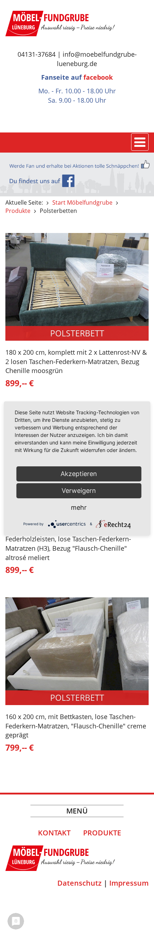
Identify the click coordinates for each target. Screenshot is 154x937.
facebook (98, 77)
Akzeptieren (79, 473)
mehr (79, 507)
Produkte (17, 211)
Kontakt (54, 833)
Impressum (129, 883)
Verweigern (79, 490)
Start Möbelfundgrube (82, 202)
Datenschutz (79, 883)
